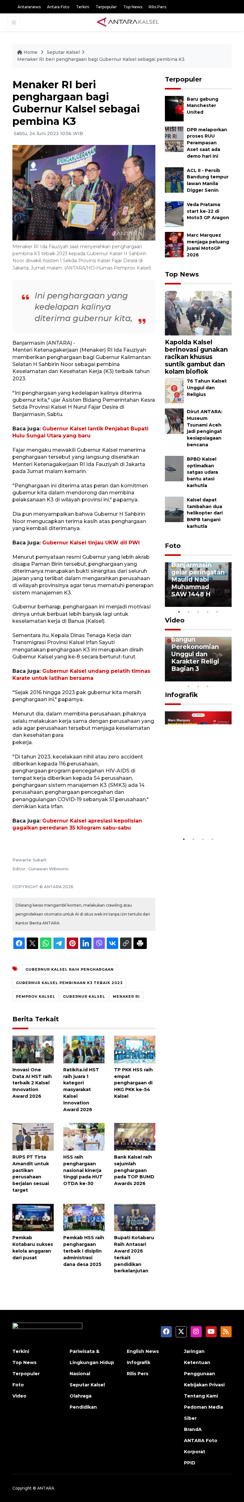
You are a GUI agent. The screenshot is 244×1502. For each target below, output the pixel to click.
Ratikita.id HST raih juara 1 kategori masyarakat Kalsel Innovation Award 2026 (81, 1089)
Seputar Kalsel (63, 52)
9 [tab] (198, 686)
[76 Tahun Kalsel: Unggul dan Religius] (174, 390)
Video (175, 620)
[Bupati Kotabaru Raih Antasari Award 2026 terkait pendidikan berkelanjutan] (134, 1217)
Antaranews (29, 6)
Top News (132, 6)
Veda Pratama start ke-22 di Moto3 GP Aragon (208, 211)
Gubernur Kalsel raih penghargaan (69, 969)
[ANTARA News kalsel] (128, 22)
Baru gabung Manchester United (202, 105)
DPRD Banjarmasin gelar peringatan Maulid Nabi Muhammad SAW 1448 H (198, 576)
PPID (189, 1463)
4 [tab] (208, 611)
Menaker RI (126, 996)
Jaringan (194, 1351)
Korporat (194, 1452)
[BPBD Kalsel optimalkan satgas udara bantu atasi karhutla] (174, 468)
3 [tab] (198, 611)
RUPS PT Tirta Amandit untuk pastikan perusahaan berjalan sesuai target (30, 1173)
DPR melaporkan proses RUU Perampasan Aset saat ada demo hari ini (207, 143)
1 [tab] (179, 611)
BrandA (193, 1429)
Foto (173, 546)
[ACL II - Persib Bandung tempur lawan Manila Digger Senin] (174, 179)
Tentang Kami (201, 1396)
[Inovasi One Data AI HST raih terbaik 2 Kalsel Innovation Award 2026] (33, 1049)
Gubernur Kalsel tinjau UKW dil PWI (91, 543)
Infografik (181, 695)
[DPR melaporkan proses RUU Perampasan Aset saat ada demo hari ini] (174, 139)
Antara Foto (58, 6)
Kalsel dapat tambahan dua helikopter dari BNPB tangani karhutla (205, 513)
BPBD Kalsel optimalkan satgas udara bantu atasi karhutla (202, 472)
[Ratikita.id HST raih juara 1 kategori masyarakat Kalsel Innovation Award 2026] (84, 1049)
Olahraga (81, 1396)
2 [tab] (189, 611)
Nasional (80, 1373)
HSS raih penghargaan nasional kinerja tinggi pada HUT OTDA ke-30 (83, 1170)
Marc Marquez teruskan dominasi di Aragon (194, 810)
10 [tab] (208, 686)
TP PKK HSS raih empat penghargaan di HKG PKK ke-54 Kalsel (133, 1083)
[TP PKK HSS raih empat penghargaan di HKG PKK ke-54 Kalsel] (134, 1049)
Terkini (82, 6)
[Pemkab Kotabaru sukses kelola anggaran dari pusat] (33, 1217)
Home (30, 52)
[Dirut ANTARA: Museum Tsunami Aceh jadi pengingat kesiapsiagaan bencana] (174, 421)
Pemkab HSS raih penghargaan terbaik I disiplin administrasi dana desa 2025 (83, 1251)
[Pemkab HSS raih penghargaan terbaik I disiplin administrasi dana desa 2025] (84, 1217)
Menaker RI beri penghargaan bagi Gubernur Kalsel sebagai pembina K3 (101, 59)
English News (143, 1351)
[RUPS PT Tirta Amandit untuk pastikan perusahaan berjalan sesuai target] (33, 1136)
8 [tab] (189, 686)
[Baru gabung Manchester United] (174, 108)
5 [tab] (217, 611)
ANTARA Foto (200, 1440)
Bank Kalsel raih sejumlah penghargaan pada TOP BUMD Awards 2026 (134, 1170)
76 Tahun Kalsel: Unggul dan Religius (207, 387)
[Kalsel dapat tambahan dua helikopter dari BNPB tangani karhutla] (174, 509)
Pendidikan (83, 1407)
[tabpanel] (198, 584)
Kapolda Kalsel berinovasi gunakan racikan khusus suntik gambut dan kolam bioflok (196, 356)
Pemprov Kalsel (35, 996)
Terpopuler (106, 6)
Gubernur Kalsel (84, 996)
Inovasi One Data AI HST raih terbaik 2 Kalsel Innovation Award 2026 (32, 1083)
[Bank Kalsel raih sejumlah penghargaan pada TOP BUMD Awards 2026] (134, 1136)
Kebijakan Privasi (204, 1385)
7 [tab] (227, 678)
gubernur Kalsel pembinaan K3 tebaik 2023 (69, 983)
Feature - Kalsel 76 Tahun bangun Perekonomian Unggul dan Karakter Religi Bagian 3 (196, 646)
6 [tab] (217, 678)
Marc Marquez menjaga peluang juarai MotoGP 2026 (208, 245)
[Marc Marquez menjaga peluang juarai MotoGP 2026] (174, 244)
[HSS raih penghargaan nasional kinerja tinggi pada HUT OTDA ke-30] (84, 1136)
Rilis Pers (157, 6)
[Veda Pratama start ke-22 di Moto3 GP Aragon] (174, 214)
